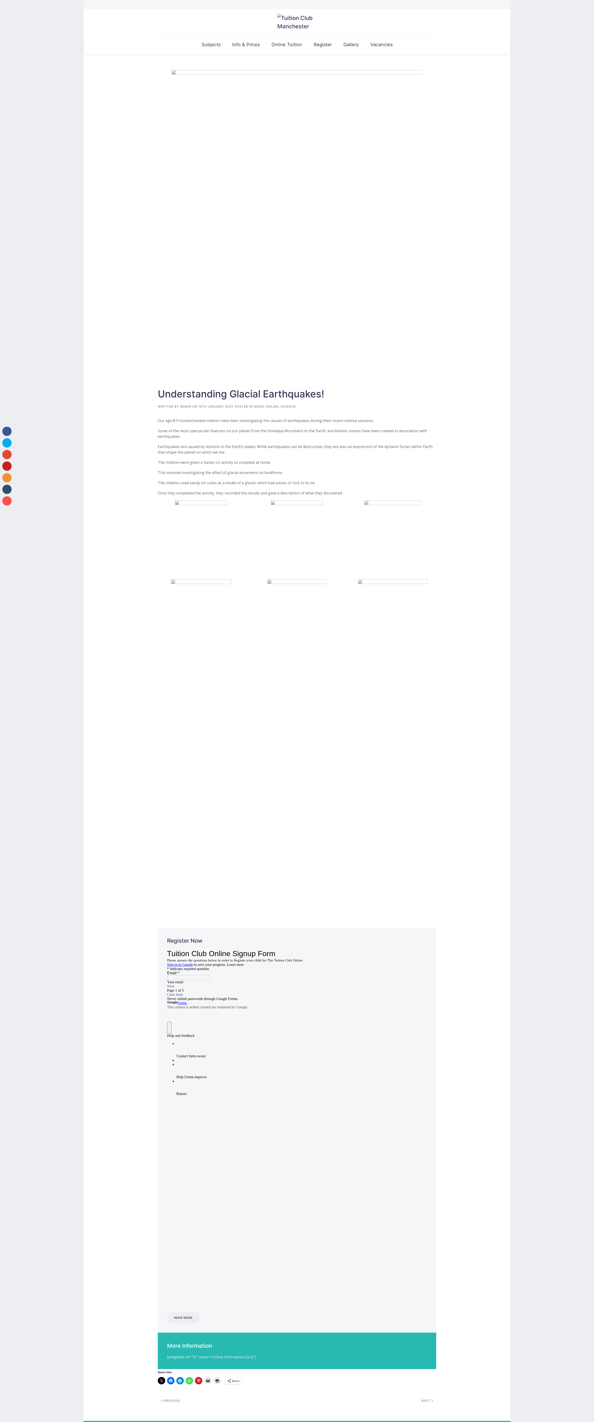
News (259, 406)
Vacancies (381, 44)
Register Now (185, 940)
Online (272, 406)
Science (288, 406)
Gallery (351, 44)
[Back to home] (297, 22)
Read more (183, 1317)
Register (323, 44)
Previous (171, 1401)
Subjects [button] (211, 44)
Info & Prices (246, 44)
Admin (185, 406)
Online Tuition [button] (286, 44)
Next (426, 1401)
